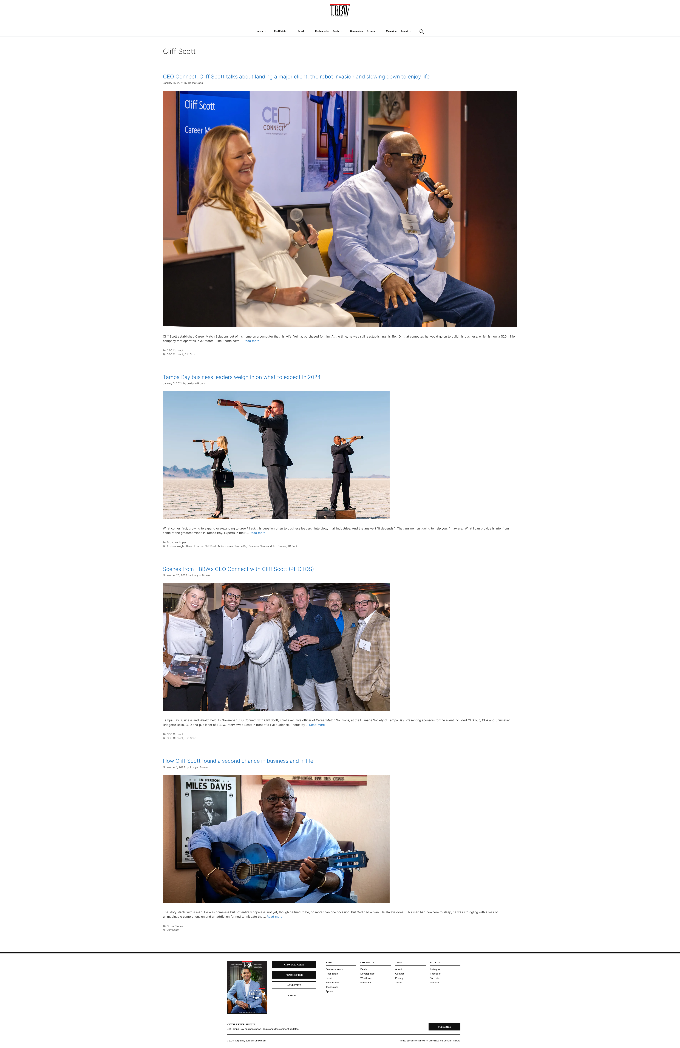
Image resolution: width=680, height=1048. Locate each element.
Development (367, 973)
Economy (365, 982)
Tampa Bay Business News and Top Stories (260, 546)
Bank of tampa (194, 546)
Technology (332, 986)
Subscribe (444, 1026)
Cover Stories (175, 926)
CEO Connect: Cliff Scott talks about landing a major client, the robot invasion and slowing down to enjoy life (296, 76)
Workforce (366, 978)
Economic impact (177, 542)
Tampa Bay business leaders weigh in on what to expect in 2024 (242, 377)
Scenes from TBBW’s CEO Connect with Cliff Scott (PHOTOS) (238, 569)
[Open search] (421, 31)
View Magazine (294, 964)
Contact (294, 995)
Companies (356, 31)
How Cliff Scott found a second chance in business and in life (238, 761)
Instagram (435, 969)
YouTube (435, 978)
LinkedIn (435, 982)
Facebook (435, 973)
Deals (336, 31)
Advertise (294, 985)
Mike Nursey (225, 546)
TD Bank (293, 546)
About (404, 31)
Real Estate (280, 31)
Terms (398, 982)
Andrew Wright (176, 546)
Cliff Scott (190, 354)
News (260, 31)
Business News (334, 969)
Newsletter (294, 974)
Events (371, 31)
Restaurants (321, 31)
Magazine (391, 31)
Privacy (399, 978)
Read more (251, 341)
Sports (329, 991)
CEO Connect (175, 350)
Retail (301, 31)
